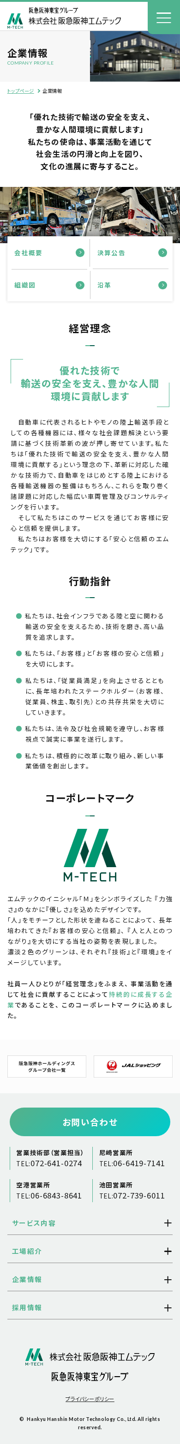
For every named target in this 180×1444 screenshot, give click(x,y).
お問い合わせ (90, 1121)
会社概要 (28, 252)
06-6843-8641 (56, 1195)
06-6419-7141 (139, 1162)
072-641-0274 (56, 1162)
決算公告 (111, 252)
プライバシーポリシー (90, 1398)
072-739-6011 (139, 1195)
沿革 (104, 284)
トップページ (20, 91)
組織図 (25, 284)
